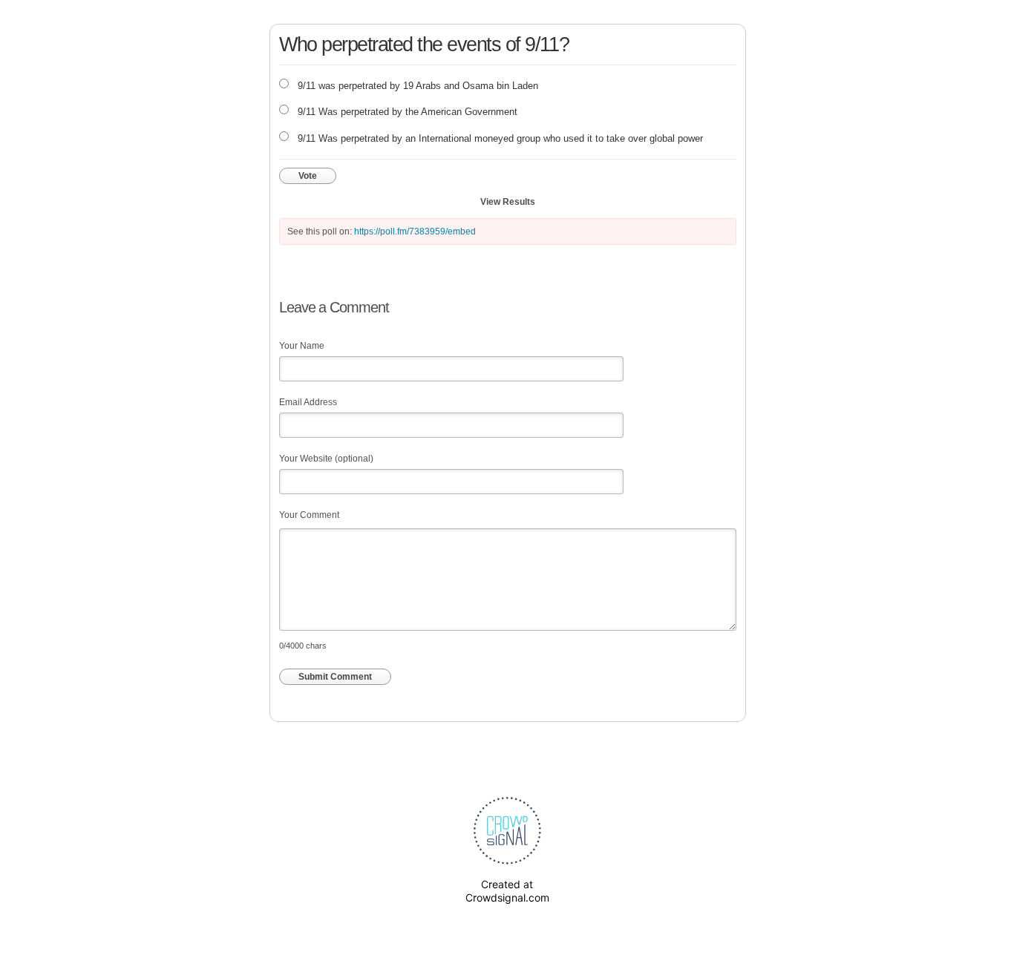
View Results (507, 202)
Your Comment (309, 515)
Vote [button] (307, 176)
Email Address (308, 402)
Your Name (301, 346)
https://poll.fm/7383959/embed (415, 231)
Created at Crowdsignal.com (507, 891)
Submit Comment (335, 677)
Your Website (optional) (326, 458)
